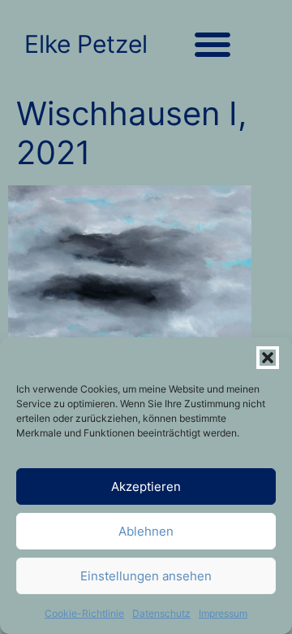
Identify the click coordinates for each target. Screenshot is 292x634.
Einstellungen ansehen (146, 576)
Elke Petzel (86, 44)
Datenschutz (161, 613)
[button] (268, 358)
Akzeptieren (146, 486)
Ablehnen (146, 531)
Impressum (223, 613)
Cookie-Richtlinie (84, 613)
